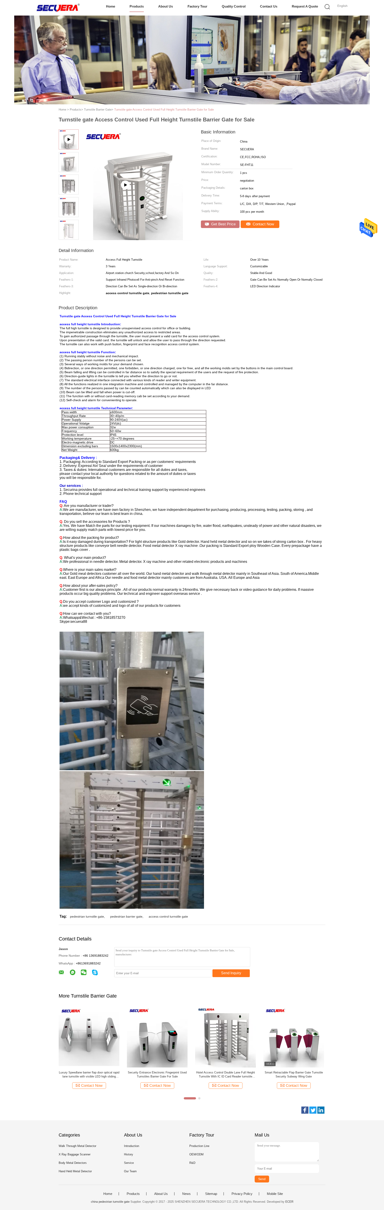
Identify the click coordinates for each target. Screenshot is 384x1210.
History (128, 1154)
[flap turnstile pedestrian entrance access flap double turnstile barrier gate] (136, 239)
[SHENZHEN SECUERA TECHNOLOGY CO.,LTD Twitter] (312, 1110)
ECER (289, 1201)
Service (129, 1162)
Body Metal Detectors (73, 1162)
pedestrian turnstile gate (87, 916)
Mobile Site (275, 1193)
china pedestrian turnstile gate (110, 1201)
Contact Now (263, 224)
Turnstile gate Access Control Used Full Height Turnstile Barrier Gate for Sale (164, 109)
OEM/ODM (196, 1154)
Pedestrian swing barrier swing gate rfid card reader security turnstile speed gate (225, 1074)
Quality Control (234, 6)
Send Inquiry (231, 973)
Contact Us (268, 6)
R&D (192, 1162)
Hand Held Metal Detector (75, 1171)
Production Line (199, 1146)
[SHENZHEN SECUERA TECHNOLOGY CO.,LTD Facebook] (304, 1110)
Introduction (131, 1146)
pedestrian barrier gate (126, 916)
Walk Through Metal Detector (77, 1146)
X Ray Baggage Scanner (74, 1154)
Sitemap (211, 1193)
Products (137, 6)
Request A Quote (305, 6)
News (186, 1193)
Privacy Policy (242, 1193)
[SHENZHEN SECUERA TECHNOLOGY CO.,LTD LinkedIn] (320, 1110)
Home (110, 6)
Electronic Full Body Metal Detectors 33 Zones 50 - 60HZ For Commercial (89, 1074)
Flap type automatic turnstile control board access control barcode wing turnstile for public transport (157, 1075)
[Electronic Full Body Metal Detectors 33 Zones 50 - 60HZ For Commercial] (89, 1037)
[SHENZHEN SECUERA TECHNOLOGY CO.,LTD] (58, 8)
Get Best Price (223, 224)
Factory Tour (197, 6)
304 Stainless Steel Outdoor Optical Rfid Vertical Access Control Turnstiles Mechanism (293, 1074)
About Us (165, 6)
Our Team (130, 1171)
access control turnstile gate (168, 916)
